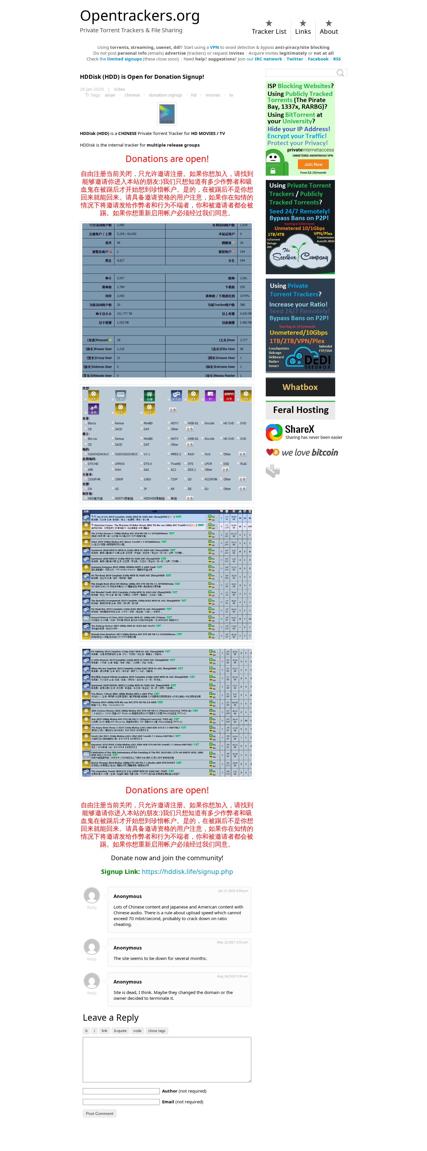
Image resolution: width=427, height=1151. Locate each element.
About (329, 31)
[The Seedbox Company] (306, 227)
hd (193, 95)
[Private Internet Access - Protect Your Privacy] (306, 128)
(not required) (184, 1091)
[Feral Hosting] (306, 410)
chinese (132, 95)
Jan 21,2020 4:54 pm (233, 890)
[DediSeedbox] (306, 326)
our (264, 59)
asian (110, 95)
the (121, 59)
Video (119, 89)
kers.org (140, 15)
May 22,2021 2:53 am (232, 942)
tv (231, 95)
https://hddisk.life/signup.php (187, 871)
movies (213, 95)
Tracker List (269, 31)
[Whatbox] (306, 386)
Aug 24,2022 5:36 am (232, 976)
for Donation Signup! (142, 77)
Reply (92, 907)
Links (303, 31)
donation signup (165, 95)
